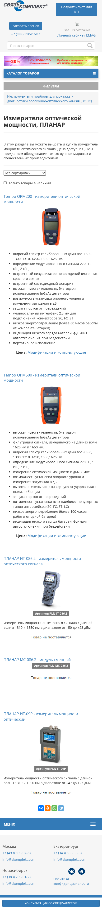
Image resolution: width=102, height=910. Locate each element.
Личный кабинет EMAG (76, 35)
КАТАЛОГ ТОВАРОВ (22, 73)
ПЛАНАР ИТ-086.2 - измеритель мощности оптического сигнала (42, 561)
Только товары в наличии (30, 183)
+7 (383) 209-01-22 (16, 877)
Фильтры (51, 86)
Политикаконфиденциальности (71, 881)
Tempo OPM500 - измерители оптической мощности (42, 377)
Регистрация (81, 30)
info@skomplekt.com (18, 859)
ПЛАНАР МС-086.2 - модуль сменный (37, 659)
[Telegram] (61, 808)
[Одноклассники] (48, 808)
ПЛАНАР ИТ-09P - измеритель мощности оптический (41, 716)
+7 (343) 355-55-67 (67, 853)
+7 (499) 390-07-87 (25, 34)
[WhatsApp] (54, 808)
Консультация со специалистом (51, 903)
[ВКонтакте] (41, 808)
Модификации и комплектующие (57, 352)
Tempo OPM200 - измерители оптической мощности (42, 199)
